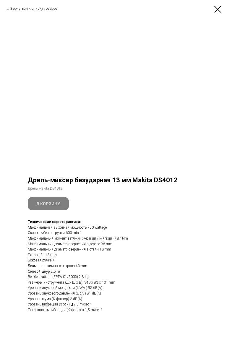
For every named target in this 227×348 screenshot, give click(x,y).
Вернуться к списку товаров (34, 8)
